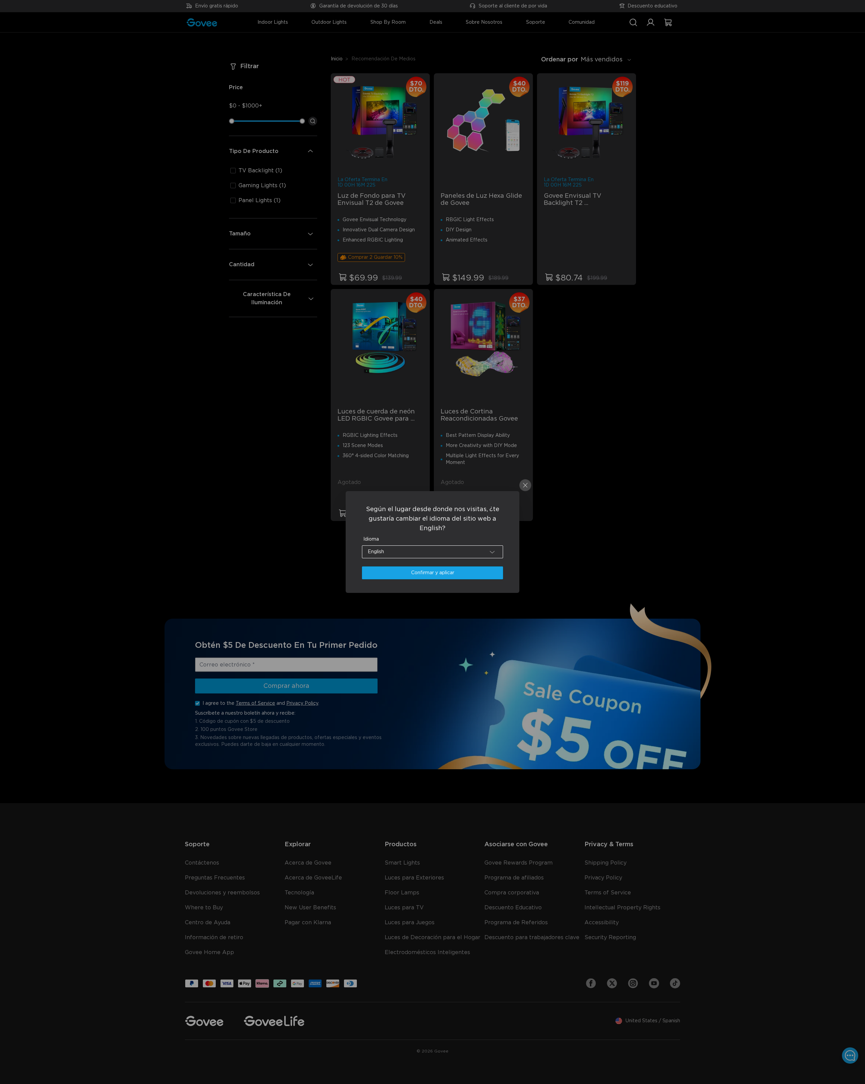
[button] (432, 551)
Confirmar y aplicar (432, 572)
